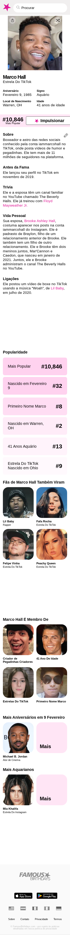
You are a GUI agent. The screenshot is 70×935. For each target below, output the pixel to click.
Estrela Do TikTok (17, 82)
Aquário (43, 95)
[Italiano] (47, 908)
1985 (27, 95)
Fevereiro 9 (12, 95)
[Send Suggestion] (66, 136)
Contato (24, 919)
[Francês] (35, 908)
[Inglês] (11, 908)
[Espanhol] (23, 908)
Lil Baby (57, 288)
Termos (58, 919)
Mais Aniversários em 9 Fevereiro (34, 717)
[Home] (35, 876)
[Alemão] (59, 908)
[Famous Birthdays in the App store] (23, 896)
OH (19, 105)
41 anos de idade (51, 105)
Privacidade (41, 919)
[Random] (58, 20)
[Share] (12, 20)
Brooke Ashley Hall (39, 221)
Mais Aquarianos (18, 769)
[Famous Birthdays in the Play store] (47, 896)
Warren (9, 105)
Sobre (11, 919)
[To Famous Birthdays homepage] (6, 7)
